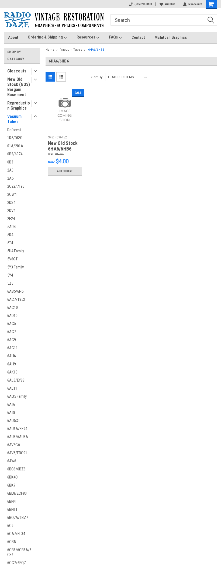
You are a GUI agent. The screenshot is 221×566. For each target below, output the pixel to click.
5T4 (10, 242)
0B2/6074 (14, 154)
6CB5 (11, 541)
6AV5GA (13, 444)
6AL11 (12, 388)
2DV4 (11, 210)
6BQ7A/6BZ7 (17, 517)
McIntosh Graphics (170, 37)
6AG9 (11, 339)
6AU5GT (13, 420)
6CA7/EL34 (16, 533)
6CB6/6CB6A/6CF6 (19, 552)
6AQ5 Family (17, 396)
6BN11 (12, 509)
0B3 (10, 162)
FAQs (114, 37)
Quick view (64, 123)
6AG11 (12, 347)
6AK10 (12, 372)
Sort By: (97, 77)
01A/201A (15, 146)
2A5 (10, 178)
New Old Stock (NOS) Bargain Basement (18, 87)
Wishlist (170, 4)
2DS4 (11, 202)
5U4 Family (15, 251)
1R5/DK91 (15, 137)
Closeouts (16, 71)
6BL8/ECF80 (17, 493)
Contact (138, 37)
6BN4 (11, 501)
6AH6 (11, 356)
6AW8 (11, 461)
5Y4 (10, 275)
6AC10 (12, 307)
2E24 (11, 218)
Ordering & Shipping (46, 37)
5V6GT (12, 259)
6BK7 (11, 485)
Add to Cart (64, 171)
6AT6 (11, 404)
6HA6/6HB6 (96, 49)
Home (50, 49)
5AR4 (11, 226)
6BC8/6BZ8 (16, 469)
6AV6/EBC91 (17, 452)
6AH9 (11, 364)
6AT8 (11, 412)
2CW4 (11, 194)
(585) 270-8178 (143, 4)
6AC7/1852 (16, 299)
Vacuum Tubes (14, 119)
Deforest (14, 129)
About (13, 37)
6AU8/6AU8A (17, 436)
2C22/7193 (16, 186)
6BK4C (12, 477)
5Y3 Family (15, 267)
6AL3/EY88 (16, 380)
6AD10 (12, 315)
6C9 (10, 525)
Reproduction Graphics (18, 105)
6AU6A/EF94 (17, 428)
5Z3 (10, 283)
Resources (86, 37)
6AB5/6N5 (15, 291)
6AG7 (11, 331)
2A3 (10, 170)
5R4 (10, 234)
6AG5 (11, 323)
